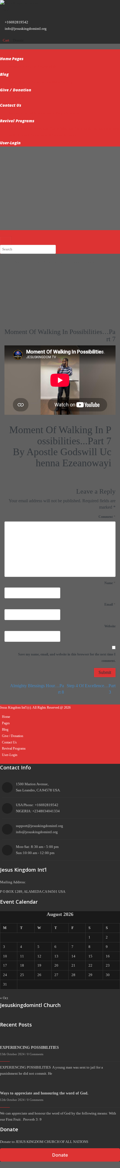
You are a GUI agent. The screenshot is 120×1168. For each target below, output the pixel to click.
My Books (16, 98)
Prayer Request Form (24, 82)
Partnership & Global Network (53, 135)
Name (110, 583)
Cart (6, 40)
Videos (18, 262)
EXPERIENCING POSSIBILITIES (29, 1047)
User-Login (10, 142)
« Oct (4, 998)
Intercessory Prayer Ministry (58, 113)
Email (110, 604)
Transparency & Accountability (32, 128)
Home (5, 58)
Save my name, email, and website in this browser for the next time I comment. (67, 657)
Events (45, 82)
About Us (29, 66)
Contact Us (10, 105)
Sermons (14, 66)
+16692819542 (16, 22)
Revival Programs (17, 120)
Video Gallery (62, 82)
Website (110, 626)
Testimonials (46, 66)
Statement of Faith (22, 113)
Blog (4, 74)
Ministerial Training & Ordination (82, 128)
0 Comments (35, 1054)
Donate (18, 40)
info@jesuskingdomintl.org (26, 28)
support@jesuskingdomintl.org (39, 826)
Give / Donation (15, 89)
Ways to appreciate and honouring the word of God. (45, 1093)
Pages (17, 58)
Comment (107, 516)
